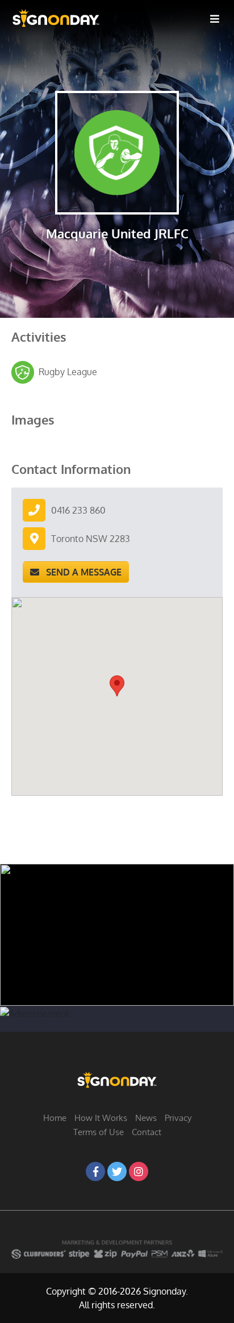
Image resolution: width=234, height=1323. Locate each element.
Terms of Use (98, 1132)
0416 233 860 (78, 510)
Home (54, 1117)
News (146, 1117)
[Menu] (215, 18)
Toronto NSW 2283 (90, 538)
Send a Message (80, 572)
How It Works (100, 1117)
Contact (146, 1132)
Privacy (178, 1117)
